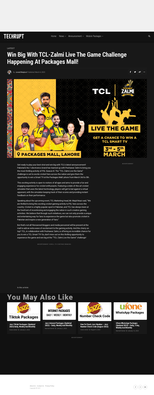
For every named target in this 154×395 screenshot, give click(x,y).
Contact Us (40, 386)
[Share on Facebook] (130, 72)
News (61, 36)
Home (53, 36)
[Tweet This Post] (135, 72)
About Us (33, 386)
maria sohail (13, 330)
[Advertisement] (77, 16)
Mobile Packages (93, 36)
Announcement (75, 36)
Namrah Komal (49, 328)
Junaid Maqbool (21, 72)
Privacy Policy (49, 386)
